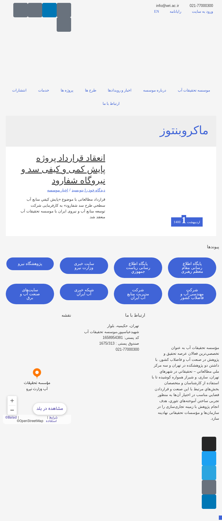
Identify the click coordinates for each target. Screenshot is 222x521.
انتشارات (19, 90)
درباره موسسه (154, 90)
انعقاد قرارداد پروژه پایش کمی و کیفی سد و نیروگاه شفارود (63, 169)
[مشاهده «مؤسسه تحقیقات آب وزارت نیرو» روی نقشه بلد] (37, 373)
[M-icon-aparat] (64, 10)
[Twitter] (209, 458)
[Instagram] (209, 444)
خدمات (43, 90)
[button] (192, 267)
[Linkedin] (49, 10)
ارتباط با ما (111, 104)
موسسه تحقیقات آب (194, 90)
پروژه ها (67, 90)
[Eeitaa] (35, 10)
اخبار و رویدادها (120, 90)
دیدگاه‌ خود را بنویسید (88, 190)
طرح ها (90, 90)
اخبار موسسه (57, 190)
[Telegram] (209, 473)
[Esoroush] (20, 10)
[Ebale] (64, 24)
